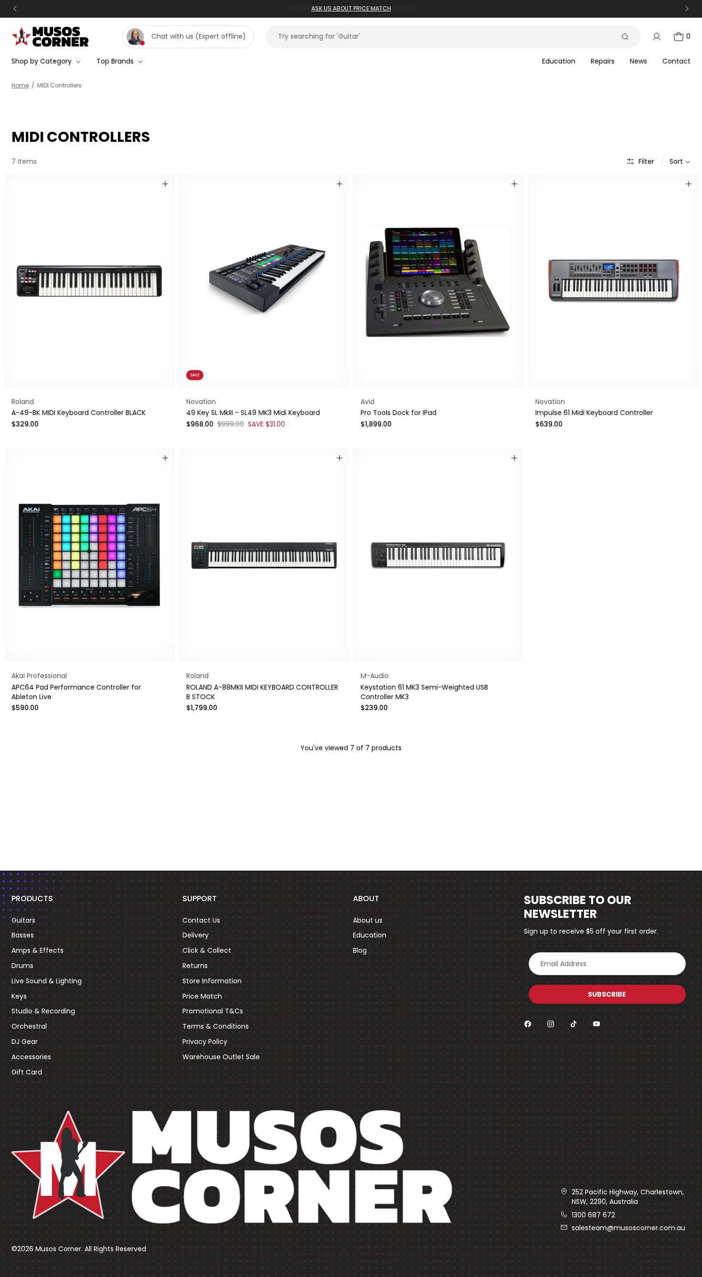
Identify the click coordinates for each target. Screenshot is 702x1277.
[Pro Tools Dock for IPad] (438, 281)
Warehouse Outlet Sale (221, 1057)
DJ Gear (24, 1041)
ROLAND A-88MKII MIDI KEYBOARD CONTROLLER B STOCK (262, 692)
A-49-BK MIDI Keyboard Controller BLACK (78, 412)
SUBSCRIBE (607, 994)
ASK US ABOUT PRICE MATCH (351, 8)
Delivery (195, 935)
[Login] (656, 37)
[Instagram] (550, 1024)
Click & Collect (206, 950)
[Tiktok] (573, 1024)
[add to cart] (165, 184)
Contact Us (201, 920)
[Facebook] (528, 1024)
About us (368, 920)
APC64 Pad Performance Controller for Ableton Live (76, 692)
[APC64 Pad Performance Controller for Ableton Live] (89, 555)
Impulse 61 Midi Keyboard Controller (594, 412)
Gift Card (26, 1072)
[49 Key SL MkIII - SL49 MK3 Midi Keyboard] (264, 281)
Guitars (23, 920)
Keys (19, 996)
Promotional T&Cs (212, 1011)
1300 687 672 (593, 1215)
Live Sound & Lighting (46, 981)
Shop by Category (41, 61)
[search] (625, 37)
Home (20, 85)
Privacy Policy (204, 1041)
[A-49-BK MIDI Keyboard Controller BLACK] (89, 281)
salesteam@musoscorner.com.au (628, 1228)
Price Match (202, 996)
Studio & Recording (43, 1011)
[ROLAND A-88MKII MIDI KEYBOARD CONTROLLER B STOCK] (264, 555)
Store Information (212, 981)
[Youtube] (596, 1024)
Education (369, 935)
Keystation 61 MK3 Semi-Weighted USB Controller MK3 (424, 692)
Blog (360, 950)
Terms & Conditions (215, 1026)
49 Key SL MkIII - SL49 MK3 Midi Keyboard (253, 412)
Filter (646, 161)
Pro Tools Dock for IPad (398, 412)
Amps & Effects (37, 950)
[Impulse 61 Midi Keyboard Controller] (613, 281)
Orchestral (29, 1026)
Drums (22, 965)
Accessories (31, 1057)
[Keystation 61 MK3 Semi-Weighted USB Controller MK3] (438, 555)
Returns (195, 965)
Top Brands (115, 61)
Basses (22, 935)
